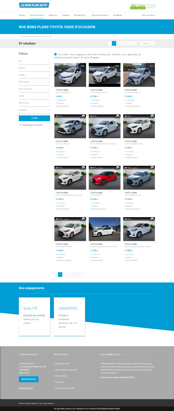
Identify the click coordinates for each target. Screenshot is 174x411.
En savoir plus (106, 377)
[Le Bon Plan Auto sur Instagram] (153, 6)
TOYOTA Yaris (63, 91)
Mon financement (63, 364)
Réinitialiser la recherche (33, 125)
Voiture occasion (37, 15)
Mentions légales (26, 388)
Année (21, 96)
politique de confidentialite (123, 377)
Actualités (117, 15)
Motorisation (24, 82)
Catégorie (23, 110)
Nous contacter (148, 15)
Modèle (22, 75)
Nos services (79, 15)
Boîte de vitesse (25, 89)
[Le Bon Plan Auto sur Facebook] (148, 6)
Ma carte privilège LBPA (65, 388)
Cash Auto (53, 15)
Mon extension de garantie (66, 370)
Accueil (22, 15)
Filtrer (34, 118)
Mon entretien (61, 376)
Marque (22, 68)
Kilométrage (24, 103)
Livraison (65, 15)
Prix (20, 61)
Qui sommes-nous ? (100, 15)
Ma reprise (60, 382)
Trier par (145, 43)
